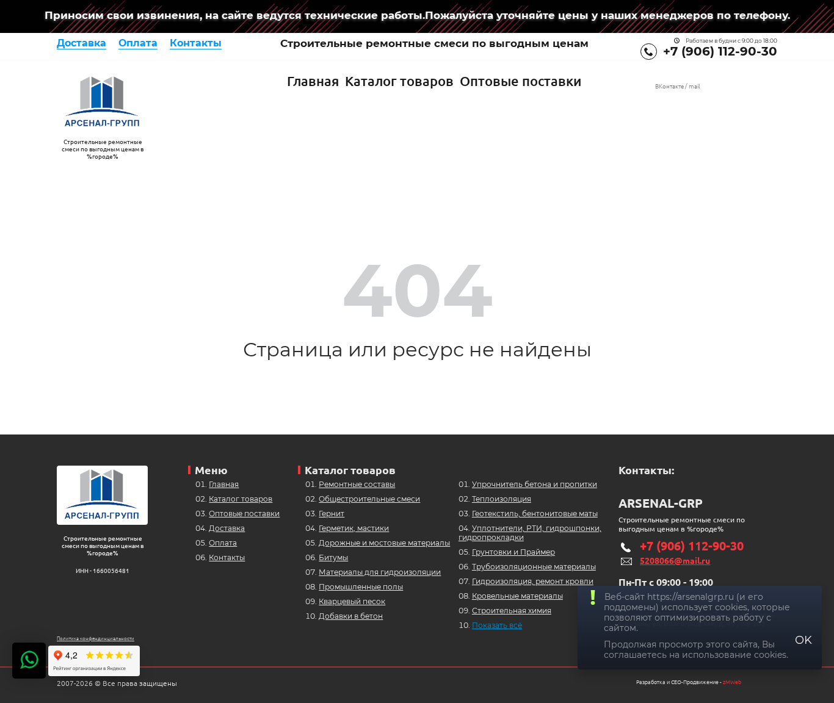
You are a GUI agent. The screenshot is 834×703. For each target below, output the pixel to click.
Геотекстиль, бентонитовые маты (535, 513)
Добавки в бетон (351, 616)
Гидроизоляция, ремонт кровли (532, 581)
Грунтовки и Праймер (513, 552)
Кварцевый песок (352, 601)
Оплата (138, 43)
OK (803, 640)
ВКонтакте (669, 86)
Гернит (331, 513)
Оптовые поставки (520, 80)
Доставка (81, 43)
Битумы (333, 557)
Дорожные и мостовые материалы (384, 542)
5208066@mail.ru (675, 561)
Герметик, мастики (354, 528)
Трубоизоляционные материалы (534, 566)
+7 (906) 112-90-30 (720, 51)
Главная (313, 80)
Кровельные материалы (517, 595)
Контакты (196, 43)
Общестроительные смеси (369, 498)
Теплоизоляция (501, 498)
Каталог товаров (399, 80)
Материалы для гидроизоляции (380, 572)
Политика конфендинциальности (95, 638)
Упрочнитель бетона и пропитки (534, 484)
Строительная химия (511, 610)
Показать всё (497, 625)
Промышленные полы (361, 586)
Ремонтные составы (357, 484)
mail (694, 86)
